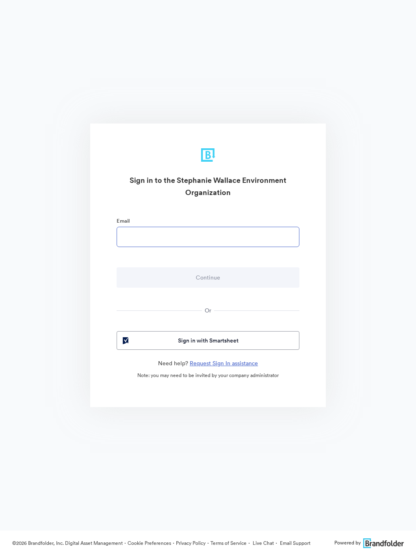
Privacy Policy (191, 543)
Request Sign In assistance (224, 363)
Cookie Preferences (149, 543)
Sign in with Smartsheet (208, 340)
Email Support (294, 543)
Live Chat (262, 543)
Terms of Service (228, 543)
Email (123, 220)
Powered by (347, 542)
